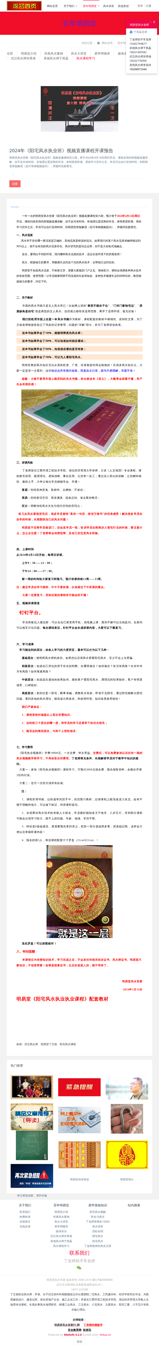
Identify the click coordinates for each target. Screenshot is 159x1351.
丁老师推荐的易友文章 (97, 1246)
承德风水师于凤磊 (56, 58)
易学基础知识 (97, 1205)
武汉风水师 (31, 1044)
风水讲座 (108, 6)
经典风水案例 (53, 53)
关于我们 (69, 6)
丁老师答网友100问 (98, 1221)
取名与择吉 (98, 1216)
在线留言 (25, 1221)
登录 (140, 6)
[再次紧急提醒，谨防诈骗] (32, 1176)
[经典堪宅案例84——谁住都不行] (32, 1146)
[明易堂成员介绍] (32, 1087)
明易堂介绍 (28, 53)
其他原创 (123, 6)
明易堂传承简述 (79, 1179)
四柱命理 (97, 1231)
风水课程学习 (85, 58)
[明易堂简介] (127, 1155)
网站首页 (52, 6)
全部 (10, 53)
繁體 (79, 1341)
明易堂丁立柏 (49, 1044)
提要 (15, 184)
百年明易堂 (90, 6)
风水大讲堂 (78, 53)
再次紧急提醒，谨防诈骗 (32, 1195)
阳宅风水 (97, 1241)
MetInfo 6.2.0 (73, 1334)
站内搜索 (134, 1205)
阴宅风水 (97, 1236)
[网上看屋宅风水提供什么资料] (79, 1120)
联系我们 (25, 1212)
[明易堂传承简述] (79, 1155)
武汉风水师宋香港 (23, 58)
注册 (148, 6)
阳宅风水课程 (68, 1044)
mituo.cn (105, 1334)
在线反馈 (25, 1226)
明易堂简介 (127, 1179)
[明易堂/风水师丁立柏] (24, 6)
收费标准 (25, 1216)
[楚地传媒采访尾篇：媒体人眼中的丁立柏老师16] (127, 1087)
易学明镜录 (102, 53)
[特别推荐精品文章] (32, 1117)
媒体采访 (124, 53)
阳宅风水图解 (98, 1212)
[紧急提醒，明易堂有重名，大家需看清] (79, 1087)
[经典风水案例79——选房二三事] (127, 1120)
